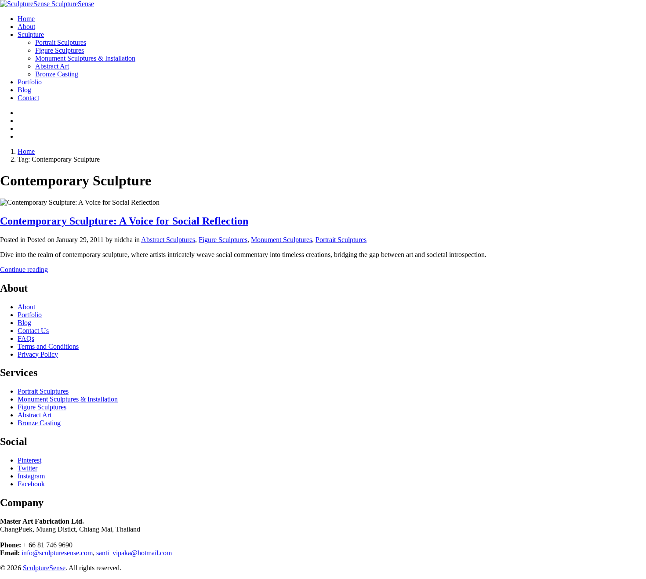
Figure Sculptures (223, 239)
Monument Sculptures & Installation (68, 399)
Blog (24, 322)
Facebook (31, 484)
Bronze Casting (39, 423)
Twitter (27, 468)
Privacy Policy (38, 354)
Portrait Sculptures (341, 239)
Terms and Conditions (48, 346)
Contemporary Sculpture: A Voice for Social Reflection (124, 221)
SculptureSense (44, 568)
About (26, 307)
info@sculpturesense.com (57, 553)
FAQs (26, 338)
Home (26, 151)
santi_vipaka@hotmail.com (134, 553)
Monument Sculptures (281, 239)
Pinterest (29, 460)
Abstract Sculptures (168, 239)
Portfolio (30, 314)
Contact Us (33, 330)
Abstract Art (34, 415)
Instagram (31, 476)
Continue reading (24, 269)
